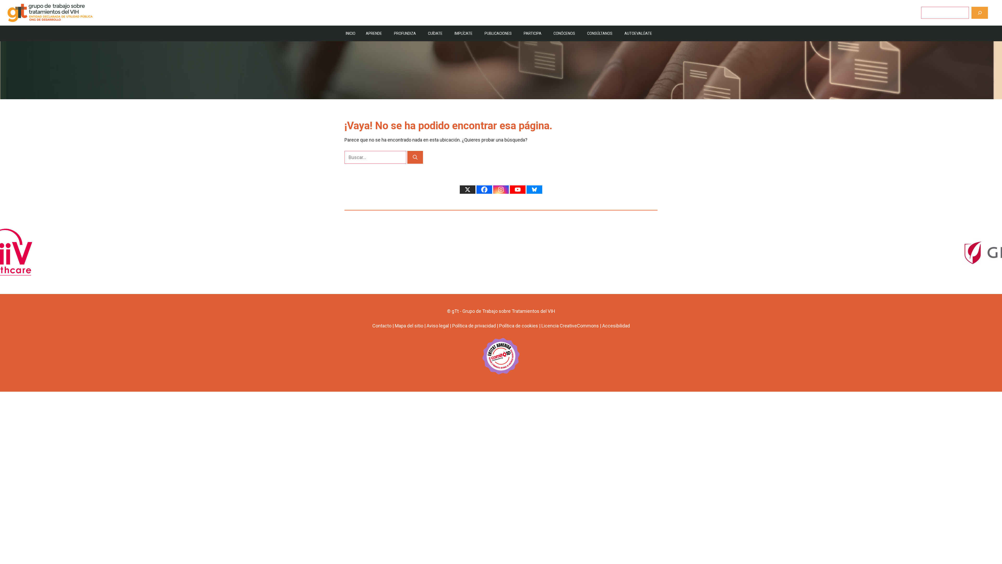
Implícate (464, 33)
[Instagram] (501, 189)
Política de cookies (518, 325)
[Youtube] (518, 189)
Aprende (374, 33)
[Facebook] (484, 189)
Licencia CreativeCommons (570, 325)
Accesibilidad (616, 325)
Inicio (350, 33)
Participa (532, 33)
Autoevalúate (638, 33)
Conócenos (564, 33)
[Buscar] (979, 13)
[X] (467, 189)
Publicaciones (498, 33)
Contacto (381, 325)
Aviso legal (438, 325)
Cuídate (435, 33)
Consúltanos (599, 33)
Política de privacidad (474, 325)
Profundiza (405, 33)
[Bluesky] (534, 189)
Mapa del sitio (409, 325)
